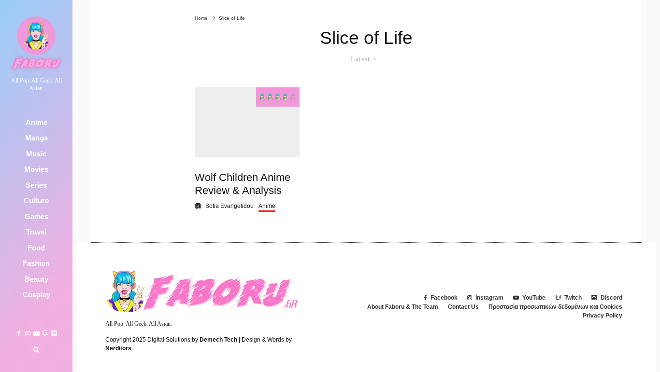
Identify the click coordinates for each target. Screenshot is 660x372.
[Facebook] (19, 334)
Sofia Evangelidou (229, 206)
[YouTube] (36, 334)
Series (36, 185)
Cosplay (36, 295)
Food (36, 248)
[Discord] (54, 334)
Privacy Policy (602, 315)
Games (36, 216)
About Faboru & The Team (402, 306)
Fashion (36, 264)
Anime (36, 122)
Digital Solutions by (192, 339)
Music (36, 154)
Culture (36, 201)
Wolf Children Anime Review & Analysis (242, 183)
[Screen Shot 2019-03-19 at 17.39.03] (247, 122)
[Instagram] (27, 334)
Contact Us (463, 306)
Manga (36, 138)
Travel (36, 232)
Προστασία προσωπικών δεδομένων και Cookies (555, 306)
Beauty (36, 279)
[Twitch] (45, 334)
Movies (36, 169)
